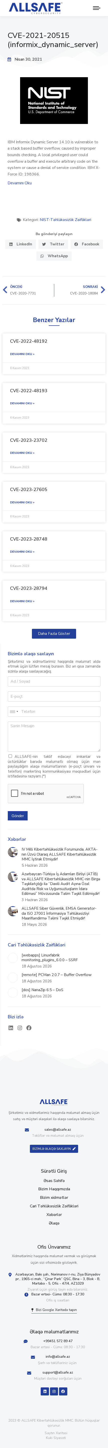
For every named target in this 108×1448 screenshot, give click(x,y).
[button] (20, 244)
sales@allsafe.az (57, 1129)
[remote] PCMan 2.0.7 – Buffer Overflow (57, 975)
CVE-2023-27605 (28, 490)
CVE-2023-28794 (28, 588)
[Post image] (13, 852)
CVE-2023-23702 (28, 440)
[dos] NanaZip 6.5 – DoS (42, 990)
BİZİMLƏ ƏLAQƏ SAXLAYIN (51, 1149)
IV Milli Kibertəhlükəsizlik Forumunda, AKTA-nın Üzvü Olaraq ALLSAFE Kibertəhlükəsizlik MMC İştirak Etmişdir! (59, 854)
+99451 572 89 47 (58, 1341)
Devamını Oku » (22, 354)
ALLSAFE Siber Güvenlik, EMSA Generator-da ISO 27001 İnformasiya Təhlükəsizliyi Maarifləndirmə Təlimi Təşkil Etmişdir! (59, 913)
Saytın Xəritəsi (56, 1433)
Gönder (18, 816)
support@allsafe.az (57, 1372)
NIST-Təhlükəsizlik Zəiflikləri (65, 220)
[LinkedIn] (11, 1028)
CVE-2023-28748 (28, 539)
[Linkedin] (45, 1391)
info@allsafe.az (58, 1356)
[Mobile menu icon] (95, 8)
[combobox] (14, 711)
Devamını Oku (20, 183)
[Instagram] (20, 1028)
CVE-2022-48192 (28, 341)
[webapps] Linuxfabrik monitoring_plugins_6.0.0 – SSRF (50, 958)
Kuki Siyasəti (56, 1437)
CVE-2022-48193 (28, 391)
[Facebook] (29, 1028)
